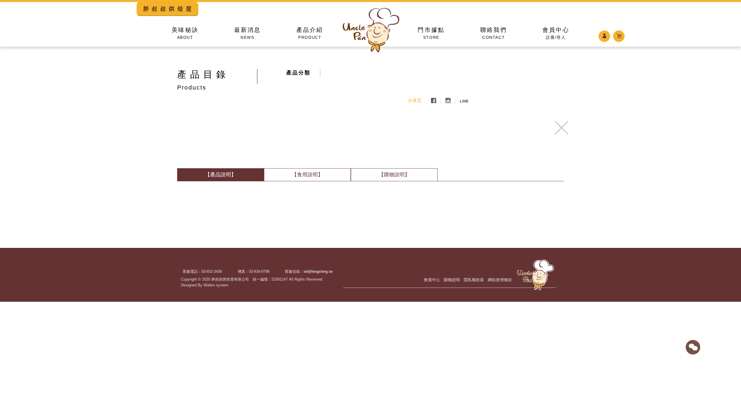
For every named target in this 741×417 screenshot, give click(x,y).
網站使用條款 (500, 279)
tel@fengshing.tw (318, 271)
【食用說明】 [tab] (307, 175)
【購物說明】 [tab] (394, 175)
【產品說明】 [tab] (220, 175)
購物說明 (452, 279)
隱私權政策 (474, 279)
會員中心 (432, 279)
